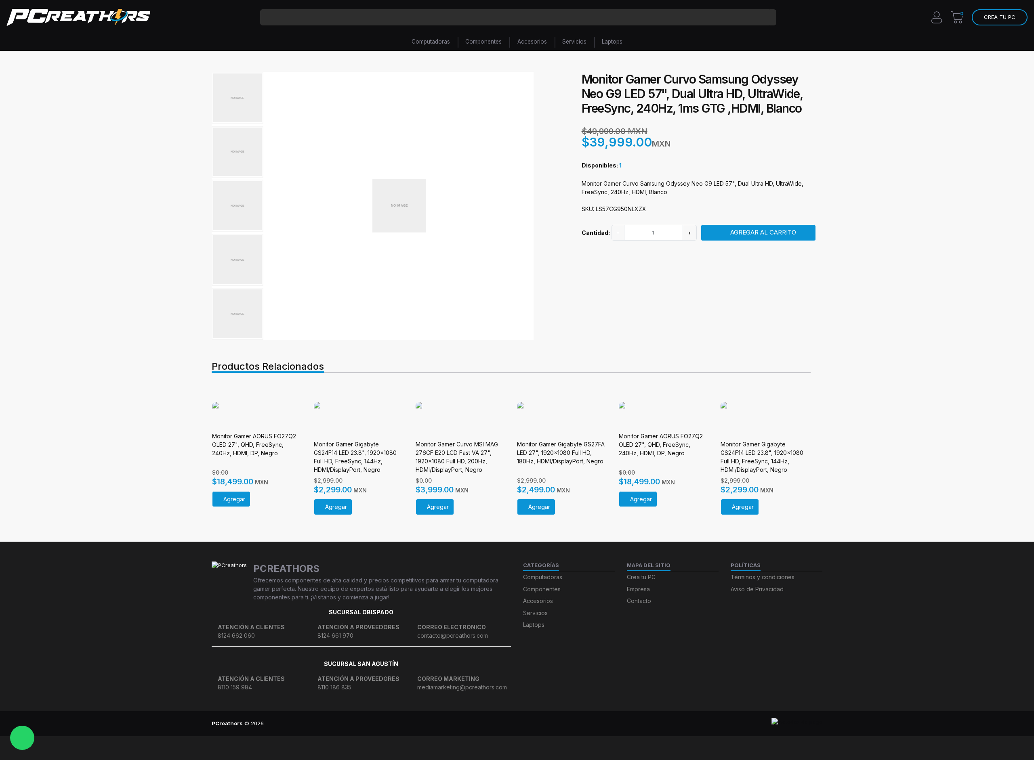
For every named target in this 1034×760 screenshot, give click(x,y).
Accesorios (532, 41)
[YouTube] (532, 724)
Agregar (234, 499)
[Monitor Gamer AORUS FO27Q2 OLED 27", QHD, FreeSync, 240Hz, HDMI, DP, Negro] (256, 414)
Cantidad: (596, 232)
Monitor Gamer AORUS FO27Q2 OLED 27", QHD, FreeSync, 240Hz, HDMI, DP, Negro (254, 444)
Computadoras (431, 41)
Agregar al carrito (763, 232)
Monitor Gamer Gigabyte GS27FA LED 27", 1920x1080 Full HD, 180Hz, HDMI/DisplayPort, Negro (561, 453)
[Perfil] (937, 16)
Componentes (483, 41)
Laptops (612, 41)
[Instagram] (472, 724)
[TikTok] (502, 724)
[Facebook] (487, 724)
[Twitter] (517, 724)
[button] (1000, 17)
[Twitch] (562, 724)
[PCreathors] (78, 17)
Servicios (574, 41)
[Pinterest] (547, 724)
